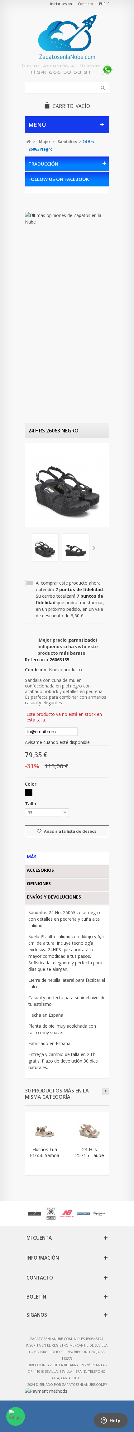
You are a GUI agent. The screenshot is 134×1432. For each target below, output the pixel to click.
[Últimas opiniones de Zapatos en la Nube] (67, 218)
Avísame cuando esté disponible (57, 742)
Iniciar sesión (61, 3)
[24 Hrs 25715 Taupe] (89, 1128)
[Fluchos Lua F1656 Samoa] (44, 1128)
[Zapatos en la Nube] (67, 38)
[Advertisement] (50, 328)
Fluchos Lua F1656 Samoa (44, 1152)
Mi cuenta (39, 1238)
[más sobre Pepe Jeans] (99, 1213)
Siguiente (94, 548)
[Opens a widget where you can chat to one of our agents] (110, 1421)
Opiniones (39, 883)
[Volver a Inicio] (28, 142)
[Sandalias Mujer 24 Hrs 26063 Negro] (45, 547)
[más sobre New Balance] (67, 1213)
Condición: (36, 670)
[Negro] (28, 792)
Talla (31, 804)
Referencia (36, 660)
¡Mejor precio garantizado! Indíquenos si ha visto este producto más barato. (67, 646)
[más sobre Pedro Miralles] (83, 1213)
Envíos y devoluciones (54, 897)
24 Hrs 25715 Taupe (89, 1152)
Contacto (85, 3)
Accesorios (40, 870)
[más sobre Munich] (50, 1213)
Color (31, 784)
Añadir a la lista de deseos (69, 831)
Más (31, 857)
